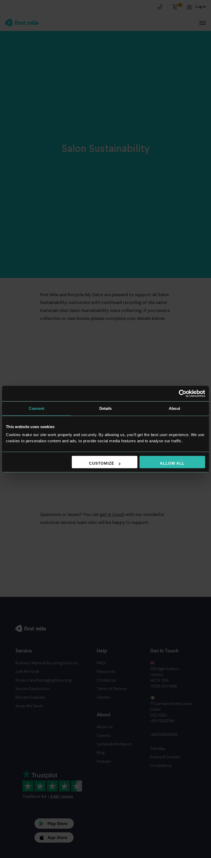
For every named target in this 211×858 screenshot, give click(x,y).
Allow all (172, 463)
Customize (101, 463)
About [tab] (174, 408)
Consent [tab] (36, 408)
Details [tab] (105, 408)
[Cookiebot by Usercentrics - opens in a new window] (182, 393)
